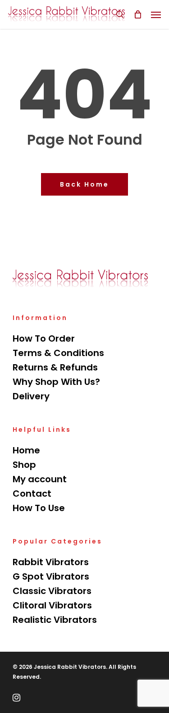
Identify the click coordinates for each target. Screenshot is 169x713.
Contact (32, 493)
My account (40, 479)
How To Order (44, 338)
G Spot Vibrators (51, 576)
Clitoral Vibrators (52, 605)
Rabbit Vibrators (51, 562)
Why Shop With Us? (56, 381)
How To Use (39, 508)
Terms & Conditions (58, 352)
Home (26, 450)
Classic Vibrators (52, 590)
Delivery (31, 396)
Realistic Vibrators (55, 619)
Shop (24, 464)
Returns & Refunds (55, 367)
